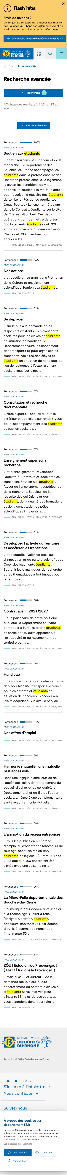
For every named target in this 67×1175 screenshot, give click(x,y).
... (12, 66)
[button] (33, 93)
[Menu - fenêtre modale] (61, 53)
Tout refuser (46, 1152)
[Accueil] (5, 66)
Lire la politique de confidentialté (18, 1144)
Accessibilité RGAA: (26, 1059)
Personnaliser (19, 1161)
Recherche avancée (27, 66)
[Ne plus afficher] (63, 4)
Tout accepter (20, 1152)
